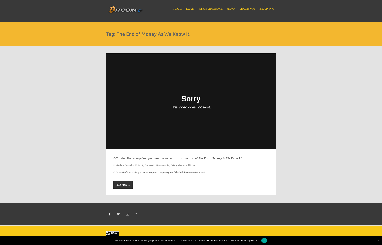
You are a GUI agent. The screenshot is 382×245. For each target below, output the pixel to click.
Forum (177, 8)
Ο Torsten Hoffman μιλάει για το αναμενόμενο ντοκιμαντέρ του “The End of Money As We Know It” (177, 158)
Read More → (123, 185)
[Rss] (136, 214)
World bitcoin (189, 165)
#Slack (231, 8)
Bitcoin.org (266, 8)
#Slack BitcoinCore (211, 8)
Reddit (190, 8)
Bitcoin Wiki (247, 8)
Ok (264, 240)
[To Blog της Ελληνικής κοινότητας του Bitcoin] (125, 10)
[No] (378, 240)
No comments (162, 165)
